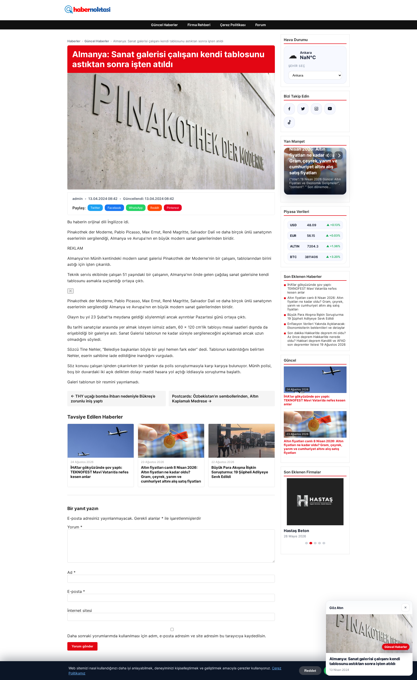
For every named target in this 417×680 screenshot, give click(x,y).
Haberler (73, 41)
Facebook (114, 208)
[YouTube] (329, 108)
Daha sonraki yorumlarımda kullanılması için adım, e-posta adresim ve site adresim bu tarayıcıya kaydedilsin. (166, 635)
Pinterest (173, 208)
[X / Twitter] (302, 108)
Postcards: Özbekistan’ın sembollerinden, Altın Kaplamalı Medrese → (215, 398)
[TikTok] (289, 122)
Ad (71, 572)
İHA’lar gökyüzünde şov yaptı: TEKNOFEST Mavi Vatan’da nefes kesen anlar (312, 288)
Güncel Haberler (164, 25)
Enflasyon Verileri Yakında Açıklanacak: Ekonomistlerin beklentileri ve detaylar (316, 325)
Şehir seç (297, 66)
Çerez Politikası (233, 25)
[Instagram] (316, 108)
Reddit (154, 208)
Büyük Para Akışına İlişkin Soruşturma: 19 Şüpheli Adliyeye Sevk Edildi (315, 316)
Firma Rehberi (199, 25)
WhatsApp (136, 208)
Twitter (95, 208)
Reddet (310, 671)
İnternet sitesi (79, 610)
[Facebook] (289, 108)
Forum (260, 25)
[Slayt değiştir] (306, 543)
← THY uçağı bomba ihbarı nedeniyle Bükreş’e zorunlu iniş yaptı (113, 398)
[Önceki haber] (328, 155)
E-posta (76, 591)
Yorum (74, 527)
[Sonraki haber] (338, 155)
